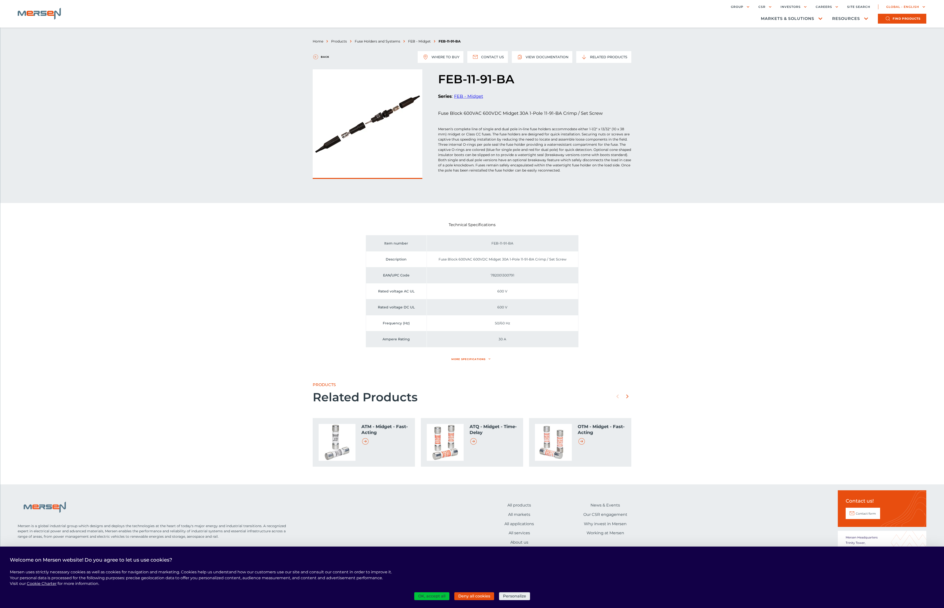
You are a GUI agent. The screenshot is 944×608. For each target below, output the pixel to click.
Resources (846, 18)
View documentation (547, 57)
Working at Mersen (605, 533)
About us (519, 542)
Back (325, 56)
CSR (762, 7)
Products (339, 41)
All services (519, 533)
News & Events (605, 505)
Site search (858, 7)
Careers (824, 7)
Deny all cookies (474, 596)
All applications (519, 523)
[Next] (627, 396)
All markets (519, 514)
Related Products (608, 57)
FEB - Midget (419, 41)
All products (519, 505)
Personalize (514, 596)
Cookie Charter (42, 583)
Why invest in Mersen (605, 523)
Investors (791, 7)
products (906, 18)
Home (318, 41)
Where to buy (445, 57)
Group (737, 7)
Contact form (866, 513)
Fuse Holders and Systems (377, 41)
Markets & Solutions (787, 18)
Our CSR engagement (605, 514)
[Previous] (617, 396)
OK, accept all (431, 596)
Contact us (492, 57)
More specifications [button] (468, 359)
